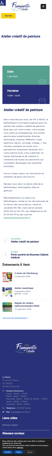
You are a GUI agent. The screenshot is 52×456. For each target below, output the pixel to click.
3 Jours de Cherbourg (26, 273)
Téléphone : (18, 408)
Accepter (8, 452)
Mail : (18, 412)
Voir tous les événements (14, 318)
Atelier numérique (24, 288)
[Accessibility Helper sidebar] (3, 3)
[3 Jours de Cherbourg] (7, 277)
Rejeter (18, 452)
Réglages (30, 452)
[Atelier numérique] (7, 292)
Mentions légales (10, 425)
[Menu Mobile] (43, 6)
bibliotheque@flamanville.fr (17, 218)
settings (20, 448)
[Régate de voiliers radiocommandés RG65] (7, 307)
